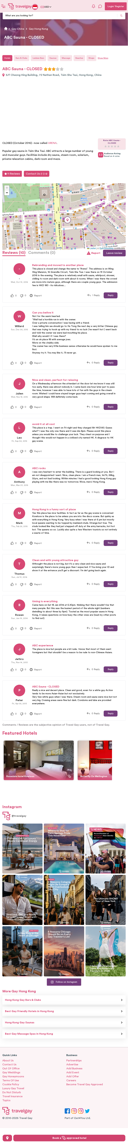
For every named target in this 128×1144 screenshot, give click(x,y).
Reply (111, 295)
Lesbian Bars (38, 58)
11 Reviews (13, 173)
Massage (66, 58)
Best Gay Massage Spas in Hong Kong (29, 1033)
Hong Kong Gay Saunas (19, 1022)
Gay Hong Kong (38, 29)
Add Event (72, 1072)
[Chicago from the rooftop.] (22, 951)
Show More (103, 58)
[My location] (7, 1138)
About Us (8, 1060)
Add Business (74, 1068)
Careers (71, 1080)
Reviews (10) (14, 253)
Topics (6, 1100)
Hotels (7, 58)
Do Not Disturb (11, 1092)
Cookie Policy (10, 1084)
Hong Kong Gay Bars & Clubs (23, 1000)
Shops (91, 58)
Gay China (18, 29)
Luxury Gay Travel (13, 1088)
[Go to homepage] (20, 6)
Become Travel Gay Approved (84, 1084)
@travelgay (19, 816)
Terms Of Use (10, 1080)
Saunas (53, 58)
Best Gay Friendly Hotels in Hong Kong (29, 1011)
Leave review (114, 253)
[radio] (46, 69)
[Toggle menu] (3, 6)
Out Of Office (11, 1068)
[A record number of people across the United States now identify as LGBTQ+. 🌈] (106, 849)
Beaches (79, 58)
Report (95, 253)
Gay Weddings (11, 1072)
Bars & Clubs (21, 58)
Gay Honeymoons (13, 1076)
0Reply (96, 363)
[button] (67, 220)
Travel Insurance (12, 1096)
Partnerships (74, 1060)
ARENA (52, 143)
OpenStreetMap (106, 248)
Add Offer (72, 1076)
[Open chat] (100, 6)
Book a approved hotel (69, 1138)
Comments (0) (41, 253)
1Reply (96, 295)
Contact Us (33, 173)
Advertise (72, 1064)
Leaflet (92, 248)
